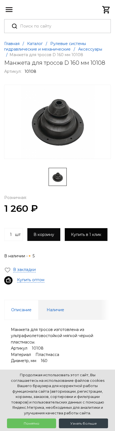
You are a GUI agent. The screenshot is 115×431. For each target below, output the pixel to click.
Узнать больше (83, 423)
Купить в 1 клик (86, 234)
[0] (106, 9)
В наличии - (19, 255)
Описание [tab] (21, 309)
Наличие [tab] (55, 309)
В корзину (43, 234)
